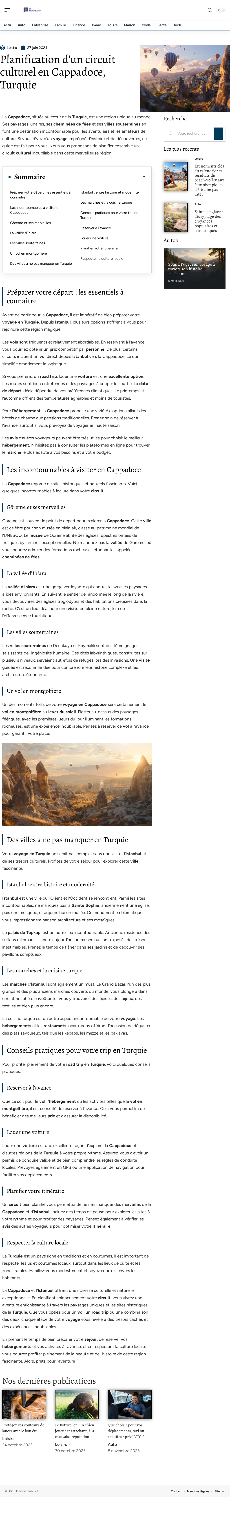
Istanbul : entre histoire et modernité (109, 192)
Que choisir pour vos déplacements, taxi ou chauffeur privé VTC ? (126, 1430)
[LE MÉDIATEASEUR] (32, 10)
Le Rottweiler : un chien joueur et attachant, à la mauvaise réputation (74, 1430)
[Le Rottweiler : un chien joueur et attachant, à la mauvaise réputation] (77, 1404)
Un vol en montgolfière (28, 253)
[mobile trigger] (8, 10)
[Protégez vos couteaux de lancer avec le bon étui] (24, 1404)
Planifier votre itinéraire (99, 248)
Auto (112, 1444)
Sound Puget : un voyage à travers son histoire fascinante (191, 269)
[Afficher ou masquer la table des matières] (96, 177)
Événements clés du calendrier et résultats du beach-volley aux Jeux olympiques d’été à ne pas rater (209, 180)
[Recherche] (210, 10)
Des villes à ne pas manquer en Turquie (41, 263)
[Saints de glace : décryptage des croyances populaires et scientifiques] (176, 217)
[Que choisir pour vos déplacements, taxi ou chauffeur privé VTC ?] (129, 1404)
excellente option (125, 376)
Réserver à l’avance (95, 228)
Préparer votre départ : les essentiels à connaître (40, 194)
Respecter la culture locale (101, 258)
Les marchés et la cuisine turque (106, 202)
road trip (48, 376)
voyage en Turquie (20, 322)
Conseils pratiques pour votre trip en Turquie (109, 215)
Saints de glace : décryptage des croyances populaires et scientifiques (209, 221)
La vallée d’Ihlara (23, 233)
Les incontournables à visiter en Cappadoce (35, 210)
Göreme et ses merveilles (30, 223)
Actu (198, 204)
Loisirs (8, 1438)
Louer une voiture (94, 238)
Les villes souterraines (27, 243)
